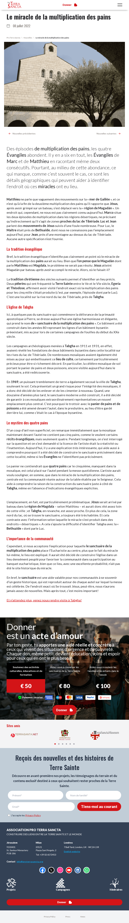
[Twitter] (51, 870)
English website (72, 851)
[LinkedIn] (78, 870)
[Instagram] (60, 870)
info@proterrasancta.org (30, 861)
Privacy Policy (33, 815)
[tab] (55, 744)
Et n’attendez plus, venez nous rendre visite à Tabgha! (44, 600)
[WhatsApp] (86, 870)
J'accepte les (26, 815)
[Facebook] (42, 870)
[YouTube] (69, 870)
